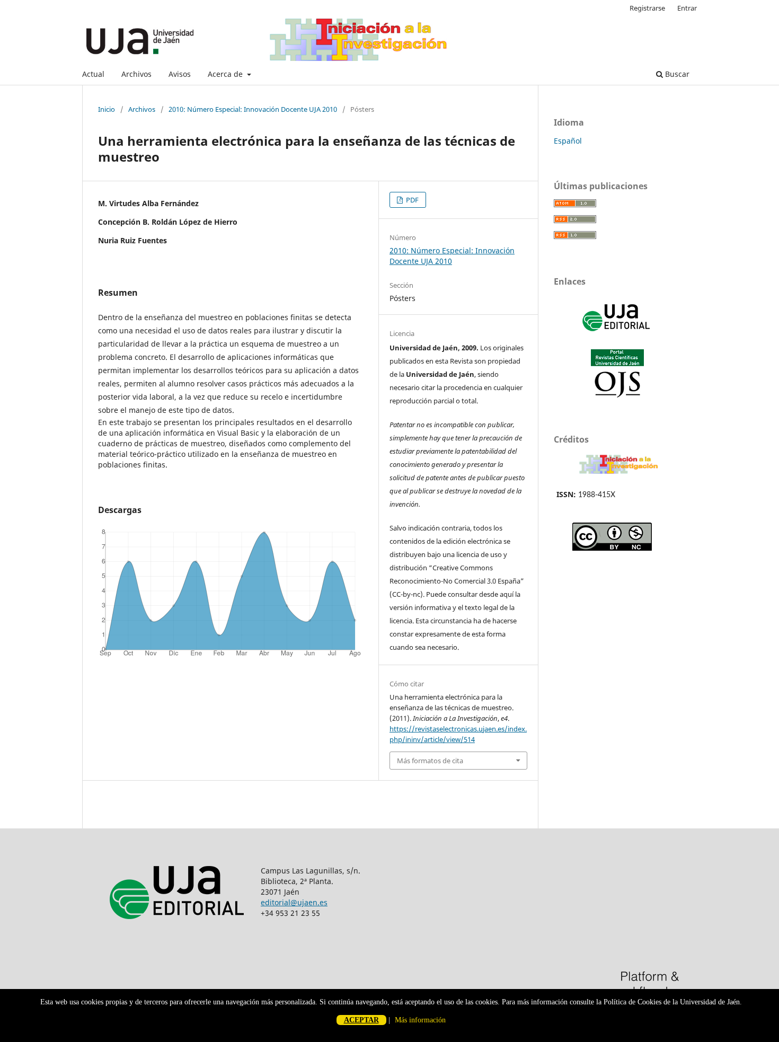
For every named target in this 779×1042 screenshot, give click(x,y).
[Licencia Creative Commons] (612, 548)
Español (568, 141)
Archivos (136, 74)
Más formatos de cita (430, 760)
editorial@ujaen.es (294, 902)
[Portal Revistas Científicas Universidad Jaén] (617, 395)
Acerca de (226, 74)
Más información (420, 1020)
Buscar (676, 74)
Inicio (106, 109)
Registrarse (647, 8)
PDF (411, 200)
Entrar (687, 8)
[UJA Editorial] (617, 336)
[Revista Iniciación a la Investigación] (618, 474)
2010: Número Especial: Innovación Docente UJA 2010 (253, 109)
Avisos (180, 74)
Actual (93, 74)
